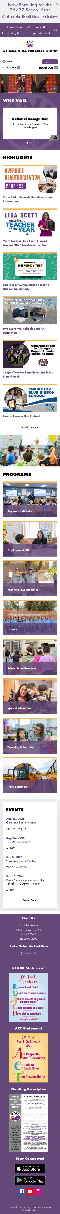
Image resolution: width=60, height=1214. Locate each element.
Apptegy (35, 1210)
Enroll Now (14, 27)
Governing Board (13, 33)
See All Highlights (30, 427)
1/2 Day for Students (19, 842)
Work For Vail (36, 27)
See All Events (30, 900)
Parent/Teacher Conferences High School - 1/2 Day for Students (25, 881)
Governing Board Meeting (22, 822)
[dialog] (30, 499)
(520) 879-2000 (28, 938)
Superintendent (40, 33)
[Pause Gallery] (54, 88)
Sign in (50, 62)
